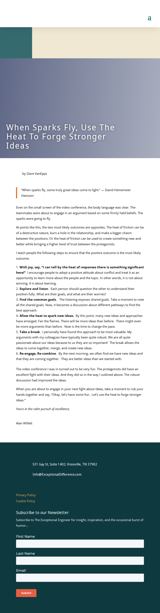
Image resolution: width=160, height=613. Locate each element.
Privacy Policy (26, 495)
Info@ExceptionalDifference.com (56, 474)
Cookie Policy (25, 501)
